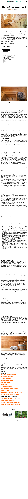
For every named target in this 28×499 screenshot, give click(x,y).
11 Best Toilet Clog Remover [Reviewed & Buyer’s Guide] (10, 404)
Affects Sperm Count (6, 54)
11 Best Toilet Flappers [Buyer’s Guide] (7, 400)
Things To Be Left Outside (7, 56)
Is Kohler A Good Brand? (5, 390)
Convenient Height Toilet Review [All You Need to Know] (10, 398)
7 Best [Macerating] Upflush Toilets (7, 380)
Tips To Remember (6, 58)
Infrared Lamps (5, 63)
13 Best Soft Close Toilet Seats (6, 378)
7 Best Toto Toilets (4, 384)
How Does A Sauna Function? (7, 59)
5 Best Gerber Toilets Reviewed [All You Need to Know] (10, 402)
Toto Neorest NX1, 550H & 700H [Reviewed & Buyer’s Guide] (11, 392)
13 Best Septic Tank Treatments (6, 386)
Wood (4, 62)
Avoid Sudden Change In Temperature (9, 55)
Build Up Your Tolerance (6, 53)
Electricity (4, 61)
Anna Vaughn (11, 9)
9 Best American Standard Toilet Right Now (8, 374)
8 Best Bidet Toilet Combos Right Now (7, 376)
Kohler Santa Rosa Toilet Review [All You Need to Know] (10, 394)
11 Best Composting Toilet (5, 382)
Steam (4, 60)
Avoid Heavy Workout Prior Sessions (8, 57)
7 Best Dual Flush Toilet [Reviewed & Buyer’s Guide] (10, 388)
